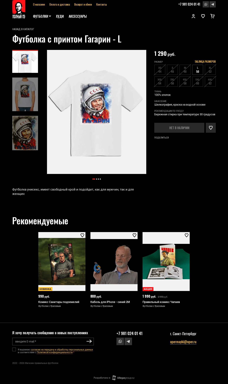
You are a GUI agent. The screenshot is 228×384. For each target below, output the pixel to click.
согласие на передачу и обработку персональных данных (62, 349)
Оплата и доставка (59, 4)
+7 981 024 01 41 (189, 4)
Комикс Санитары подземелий (58, 302)
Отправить (89, 341)
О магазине (39, 4)
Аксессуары (78, 16)
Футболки (40, 16)
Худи (60, 16)
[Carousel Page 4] (100, 179)
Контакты (101, 4)
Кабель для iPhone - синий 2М (110, 302)
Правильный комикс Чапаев (161, 302)
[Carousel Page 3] (98, 179)
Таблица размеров (205, 61)
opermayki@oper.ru (183, 341)
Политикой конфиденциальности (55, 352)
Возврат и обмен (83, 4)
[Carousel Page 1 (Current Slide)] (93, 179)
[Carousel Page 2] (96, 179)
